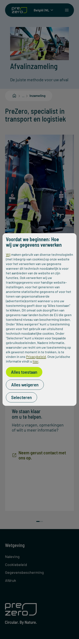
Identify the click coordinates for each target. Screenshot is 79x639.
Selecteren (21, 397)
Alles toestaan (24, 372)
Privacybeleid (36, 357)
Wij (8, 254)
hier (35, 361)
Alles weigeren (25, 384)
